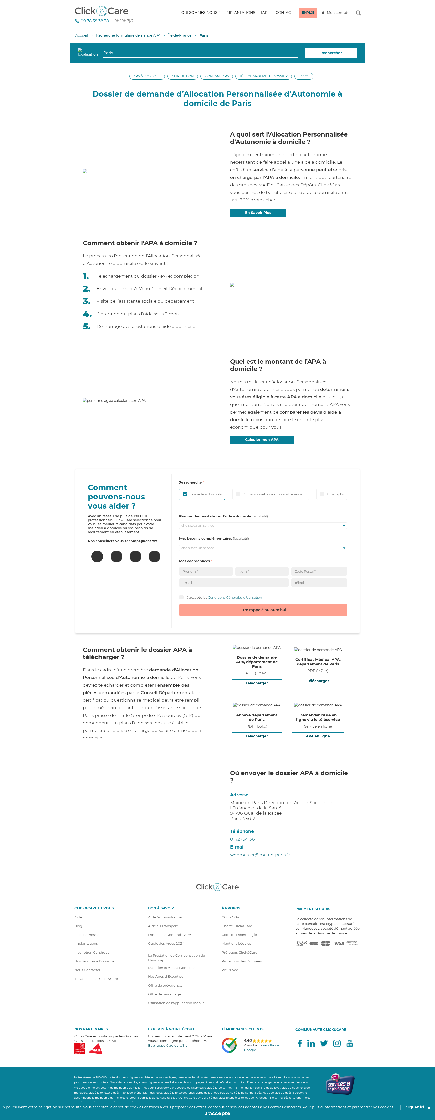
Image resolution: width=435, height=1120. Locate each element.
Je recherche (190, 482)
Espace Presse (86, 935)
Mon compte (338, 12)
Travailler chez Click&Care (96, 979)
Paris (203, 35)
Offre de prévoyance (165, 985)
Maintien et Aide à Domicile (171, 968)
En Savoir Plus (258, 212)
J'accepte (217, 1113)
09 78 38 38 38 (95, 21)
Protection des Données (242, 961)
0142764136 (242, 839)
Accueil (81, 35)
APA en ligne (318, 736)
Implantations (240, 12)
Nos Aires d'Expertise (165, 976)
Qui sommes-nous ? (201, 12)
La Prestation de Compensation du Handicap (176, 957)
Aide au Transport (163, 926)
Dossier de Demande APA (169, 935)
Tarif (265, 12)
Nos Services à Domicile (94, 961)
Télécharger (257, 683)
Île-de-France (179, 35)
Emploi (308, 12)
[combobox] (200, 53)
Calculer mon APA (262, 439)
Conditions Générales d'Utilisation (235, 597)
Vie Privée (230, 970)
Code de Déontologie (239, 935)
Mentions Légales (236, 943)
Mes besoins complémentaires (205, 538)
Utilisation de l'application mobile (176, 1003)
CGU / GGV (230, 917)
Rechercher (331, 53)
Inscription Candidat (91, 952)
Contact (284, 12)
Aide (78, 917)
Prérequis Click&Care (239, 952)
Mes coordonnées (194, 561)
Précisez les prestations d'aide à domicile (215, 516)
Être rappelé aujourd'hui (263, 609)
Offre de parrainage (164, 994)
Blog (78, 926)
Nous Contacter (87, 970)
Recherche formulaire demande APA (128, 35)
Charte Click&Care (237, 926)
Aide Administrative (165, 917)
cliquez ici (415, 1107)
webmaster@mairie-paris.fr (260, 854)
